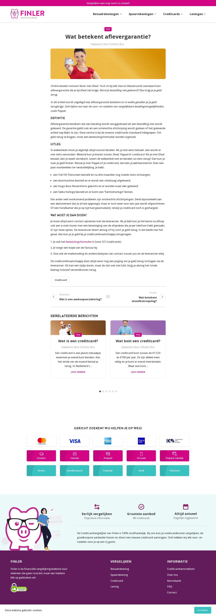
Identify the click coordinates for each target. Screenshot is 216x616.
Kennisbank (174, 580)
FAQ (108, 29)
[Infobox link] (27, 14)
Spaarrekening (119, 575)
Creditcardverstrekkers (181, 569)
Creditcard (61, 279)
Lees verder (78, 371)
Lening (114, 586)
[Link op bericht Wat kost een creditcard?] (138, 327)
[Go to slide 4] (109, 391)
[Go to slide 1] (100, 391)
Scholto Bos (117, 44)
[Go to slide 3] (106, 391)
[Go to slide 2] (103, 391)
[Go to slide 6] (116, 391)
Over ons (172, 575)
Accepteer (202, 610)
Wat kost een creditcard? (138, 340)
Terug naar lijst (108, 296)
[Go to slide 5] (113, 391)
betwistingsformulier (79, 241)
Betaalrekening (119, 569)
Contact (172, 592)
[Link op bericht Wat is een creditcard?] (78, 327)
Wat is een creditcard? (78, 340)
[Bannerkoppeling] (41, 441)
